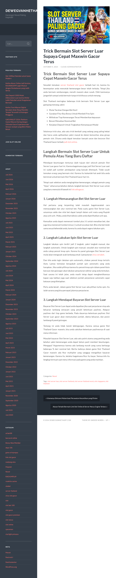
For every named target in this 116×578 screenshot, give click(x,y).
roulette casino (11, 481)
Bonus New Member (13, 443)
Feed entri (9, 557)
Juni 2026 (9, 179)
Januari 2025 (11, 252)
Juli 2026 (9, 175)
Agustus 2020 (11, 405)
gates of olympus (12, 452)
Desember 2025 (12, 203)
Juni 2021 (9, 376)
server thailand (11, 491)
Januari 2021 (11, 391)
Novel (8, 472)
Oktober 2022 (11, 367)
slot (7, 501)
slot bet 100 (10, 505)
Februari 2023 (11, 352)
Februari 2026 (11, 194)
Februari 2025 (11, 247)
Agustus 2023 (11, 324)
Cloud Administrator (71, 67)
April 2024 (10, 285)
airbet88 (9, 433)
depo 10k (9, 448)
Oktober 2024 (11, 256)
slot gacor (9, 510)
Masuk (8, 552)
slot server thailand (66, 381)
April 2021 (10, 386)
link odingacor (77, 189)
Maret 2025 (10, 242)
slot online (9, 525)
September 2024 (12, 261)
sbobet (8, 486)
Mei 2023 (9, 338)
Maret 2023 (10, 348)
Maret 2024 (10, 290)
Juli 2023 (9, 328)
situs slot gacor (11, 496)
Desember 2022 (12, 362)
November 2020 (12, 396)
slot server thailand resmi (84, 381)
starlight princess (12, 534)
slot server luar (53, 381)
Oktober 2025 (11, 213)
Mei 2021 (9, 381)
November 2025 (12, 208)
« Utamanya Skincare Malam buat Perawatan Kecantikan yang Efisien (71, 398)
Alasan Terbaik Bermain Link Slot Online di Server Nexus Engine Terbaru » (80, 407)
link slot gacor (11, 457)
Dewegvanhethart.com (28, 11)
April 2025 (10, 237)
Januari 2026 (11, 199)
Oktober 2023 (11, 314)
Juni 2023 (9, 333)
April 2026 (10, 189)
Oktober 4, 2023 (50, 67)
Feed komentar (11, 562)
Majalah (9, 467)
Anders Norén (97, 420)
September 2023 (12, 319)
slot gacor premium (13, 515)
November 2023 (12, 309)
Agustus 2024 (11, 266)
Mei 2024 (9, 280)
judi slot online (70, 142)
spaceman (9, 529)
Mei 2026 (9, 184)
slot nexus (9, 520)
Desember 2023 (12, 304)
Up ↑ (108, 420)
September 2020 (12, 400)
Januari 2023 (11, 357)
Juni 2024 (9, 276)
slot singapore (99, 381)
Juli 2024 (9, 271)
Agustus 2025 (11, 218)
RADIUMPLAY (11, 476)
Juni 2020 (9, 415)
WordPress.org (11, 567)
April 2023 (10, 343)
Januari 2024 (11, 300)
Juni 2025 (9, 227)
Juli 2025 (9, 223)
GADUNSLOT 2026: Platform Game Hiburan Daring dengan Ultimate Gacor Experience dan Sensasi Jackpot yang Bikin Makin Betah (18, 124)
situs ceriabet (98, 254)
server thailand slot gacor (72, 85)
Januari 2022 (11, 372)
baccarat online (11, 438)
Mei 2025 (9, 232)
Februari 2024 (11, 295)
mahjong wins (11, 462)
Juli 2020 (9, 410)
